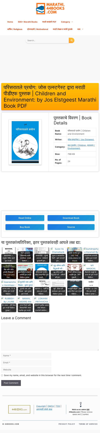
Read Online (25, 218)
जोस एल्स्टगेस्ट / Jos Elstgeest (81, 139)
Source (71, 227)
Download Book (71, 218)
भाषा (78, 29)
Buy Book (25, 227)
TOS (58, 406)
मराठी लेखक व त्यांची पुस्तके (62, 29)
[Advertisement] (50, 64)
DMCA (51, 406)
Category (65, 22)
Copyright (41, 406)
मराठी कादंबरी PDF (49, 22)
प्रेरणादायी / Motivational (37, 29)
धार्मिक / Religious (14, 29)
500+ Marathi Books (27, 22)
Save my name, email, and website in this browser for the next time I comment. (43, 375)
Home (10, 22)
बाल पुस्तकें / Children (77, 145)
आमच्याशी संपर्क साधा (44, 409)
